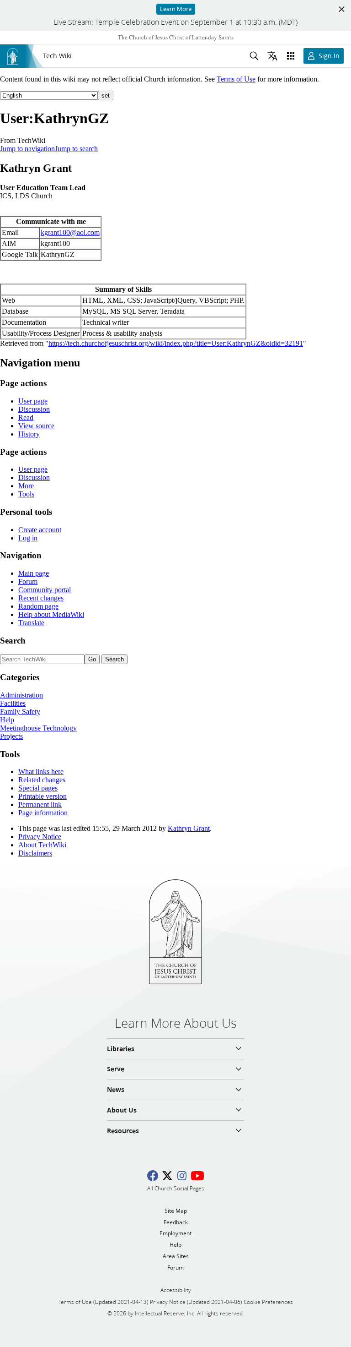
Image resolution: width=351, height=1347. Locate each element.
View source (36, 426)
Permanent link (40, 804)
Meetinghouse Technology (38, 728)
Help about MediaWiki (51, 614)
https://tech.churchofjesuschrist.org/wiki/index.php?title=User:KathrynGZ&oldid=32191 (175, 343)
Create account (39, 530)
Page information (43, 813)
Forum (27, 581)
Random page (38, 606)
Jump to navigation (27, 149)
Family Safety (20, 711)
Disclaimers (35, 853)
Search (13, 640)
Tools (26, 494)
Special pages (38, 788)
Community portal (44, 590)
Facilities (13, 703)
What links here (41, 771)
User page (33, 401)
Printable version (42, 796)
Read (25, 417)
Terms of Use (236, 79)
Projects (11, 736)
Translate (31, 623)
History (29, 434)
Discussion (34, 409)
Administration (21, 695)
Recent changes (41, 598)
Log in (27, 538)
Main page (33, 573)
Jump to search (76, 149)
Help (7, 720)
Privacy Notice (39, 836)
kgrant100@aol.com (70, 232)
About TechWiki (42, 845)
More (26, 486)
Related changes (41, 780)
